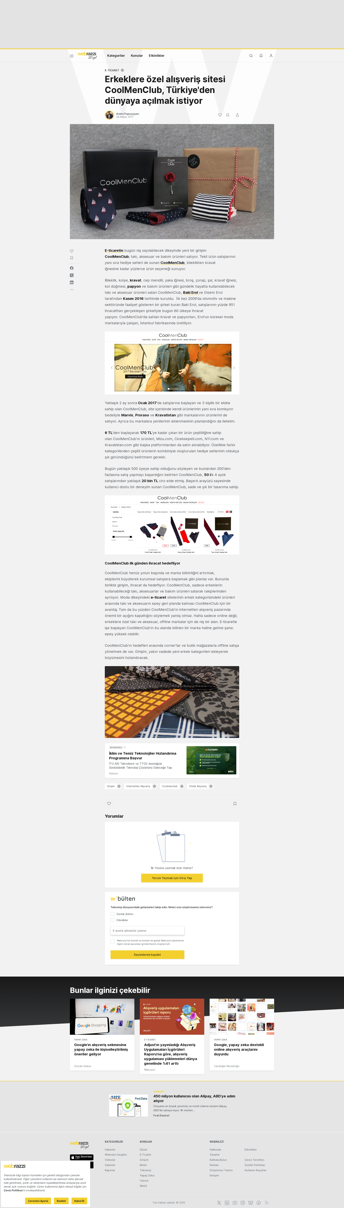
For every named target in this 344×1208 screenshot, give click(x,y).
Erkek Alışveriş (198, 786)
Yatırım (144, 1180)
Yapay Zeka (80, 1039)
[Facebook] (258, 1202)
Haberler (110, 1149)
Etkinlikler (156, 55)
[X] (219, 1202)
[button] (172, 362)
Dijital (143, 1149)
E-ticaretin (114, 250)
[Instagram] (242, 1202)
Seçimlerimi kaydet (147, 954)
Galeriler (110, 1165)
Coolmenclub (170, 786)
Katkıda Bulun (218, 1159)
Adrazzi (113, 773)
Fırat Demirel (161, 1115)
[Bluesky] (250, 1202)
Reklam (214, 1165)
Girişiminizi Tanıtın (221, 1170)
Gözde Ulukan (82, 1066)
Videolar (110, 1159)
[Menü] (71, 56)
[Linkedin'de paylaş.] (71, 282)
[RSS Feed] (266, 1202)
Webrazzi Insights (116, 1154)
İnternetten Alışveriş (138, 786)
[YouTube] (234, 1202)
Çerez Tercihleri (254, 1159)
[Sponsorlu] (211, 760)
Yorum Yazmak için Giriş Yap (172, 878)
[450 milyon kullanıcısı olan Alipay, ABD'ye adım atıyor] (128, 1105)
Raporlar (110, 1170)
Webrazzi (149, 1069)
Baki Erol (191, 292)
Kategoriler (116, 55)
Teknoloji (145, 1170)
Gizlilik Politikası (255, 1165)
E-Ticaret (112, 70)
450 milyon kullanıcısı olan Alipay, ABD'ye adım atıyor (194, 1098)
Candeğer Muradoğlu (226, 1066)
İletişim (214, 1175)
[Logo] (87, 55)
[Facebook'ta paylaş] (71, 268)
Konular (137, 55)
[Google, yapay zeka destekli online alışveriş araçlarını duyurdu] (242, 1017)
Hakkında (215, 1149)
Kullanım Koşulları (255, 1170)
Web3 (143, 1185)
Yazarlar (214, 1154)
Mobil (143, 1165)
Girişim (111, 786)
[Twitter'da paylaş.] (71, 275)
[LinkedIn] (226, 1202)
